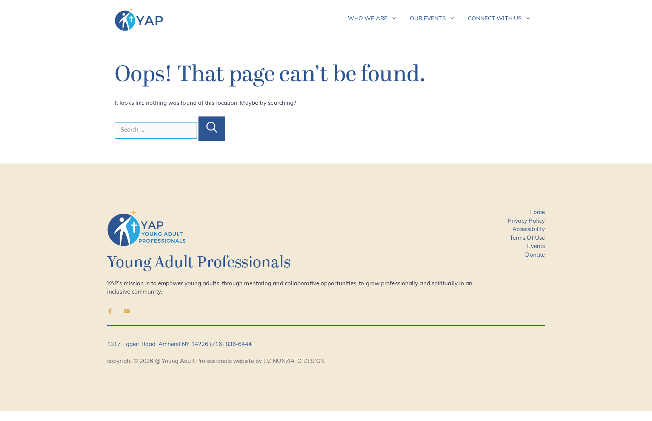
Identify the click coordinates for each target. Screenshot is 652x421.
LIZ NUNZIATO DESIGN (293, 361)
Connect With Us (494, 19)
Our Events (428, 19)
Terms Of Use (527, 238)
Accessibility (528, 230)
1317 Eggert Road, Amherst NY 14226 (158, 345)
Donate (535, 255)
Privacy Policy (526, 221)
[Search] (211, 128)
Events (536, 247)
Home (537, 213)
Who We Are (368, 19)
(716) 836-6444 (231, 345)
